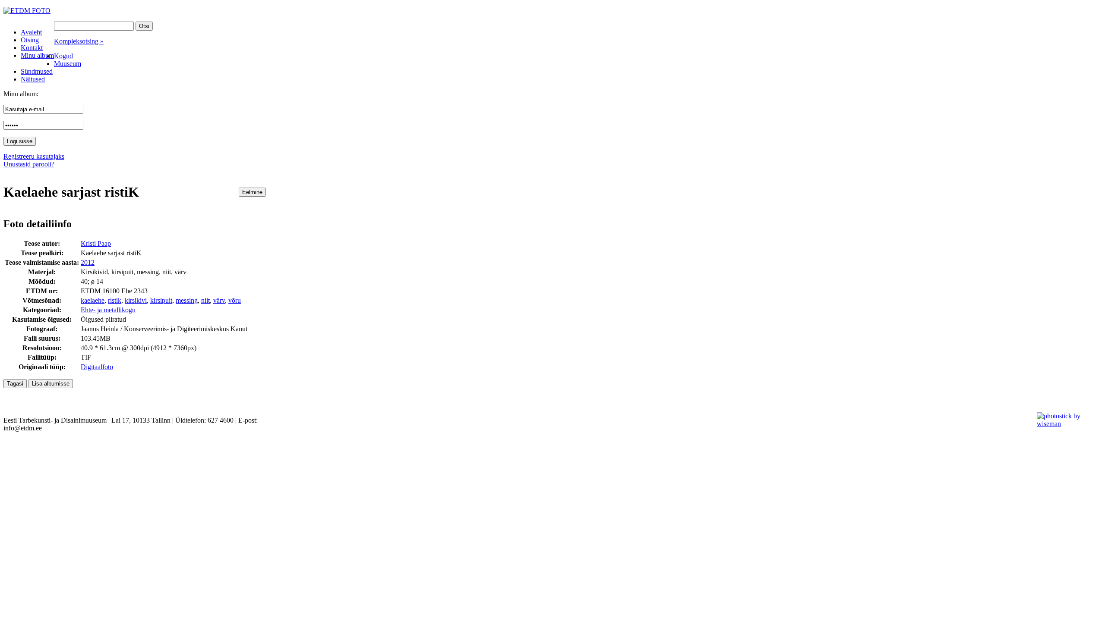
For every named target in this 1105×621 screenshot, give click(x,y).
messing (187, 300)
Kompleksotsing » (79, 41)
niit (205, 300)
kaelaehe (92, 300)
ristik (114, 300)
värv (219, 300)
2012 (88, 262)
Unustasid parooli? (28, 164)
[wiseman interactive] (1066, 423)
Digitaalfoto (97, 366)
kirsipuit (161, 300)
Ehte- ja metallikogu (108, 310)
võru (234, 300)
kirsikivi (136, 300)
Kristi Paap (96, 243)
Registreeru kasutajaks (33, 156)
